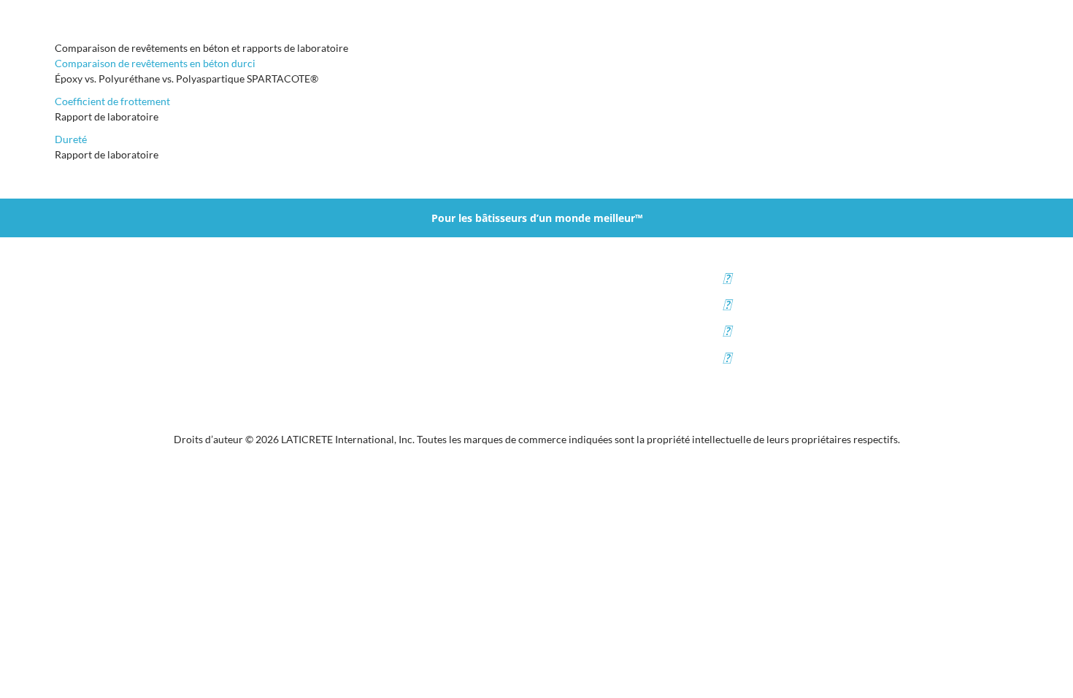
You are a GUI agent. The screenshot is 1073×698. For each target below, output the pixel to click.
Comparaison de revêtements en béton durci (155, 63)
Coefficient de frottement (112, 101)
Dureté (71, 139)
